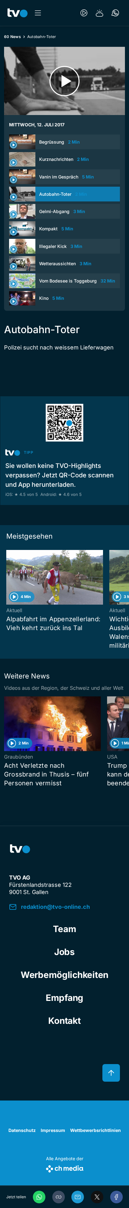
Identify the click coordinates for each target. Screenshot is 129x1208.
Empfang (64, 997)
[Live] (83, 13)
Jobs (64, 952)
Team (64, 929)
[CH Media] (64, 1167)
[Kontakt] (115, 13)
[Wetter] (99, 13)
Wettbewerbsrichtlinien (95, 1130)
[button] (58, 1197)
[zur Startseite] (18, 13)
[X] (97, 1197)
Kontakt (64, 1020)
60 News (12, 36)
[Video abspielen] (64, 81)
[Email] (77, 1197)
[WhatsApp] (39, 1197)
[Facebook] (116, 1197)
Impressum (53, 1130)
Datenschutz (22, 1130)
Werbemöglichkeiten (64, 974)
